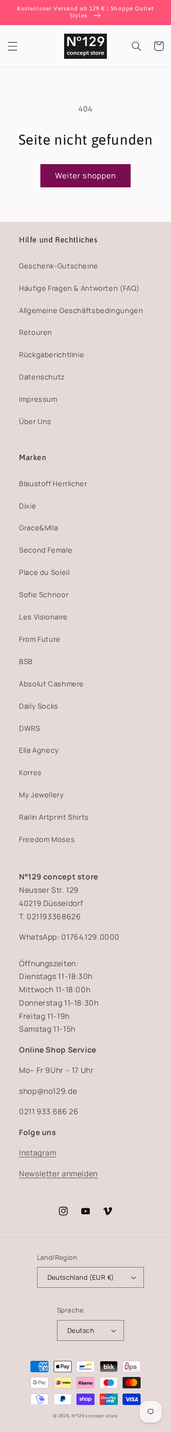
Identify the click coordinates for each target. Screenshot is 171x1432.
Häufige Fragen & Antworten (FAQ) (79, 288)
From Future (40, 639)
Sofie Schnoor (43, 594)
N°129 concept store (95, 1416)
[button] (12, 46)
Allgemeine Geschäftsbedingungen (81, 310)
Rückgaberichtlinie (51, 354)
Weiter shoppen (85, 175)
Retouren (35, 332)
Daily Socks (38, 706)
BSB (26, 661)
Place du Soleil (44, 572)
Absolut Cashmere (51, 683)
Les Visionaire (43, 616)
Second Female (45, 549)
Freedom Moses (47, 839)
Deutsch (80, 1330)
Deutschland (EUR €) (81, 1277)
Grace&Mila (38, 527)
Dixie (27, 505)
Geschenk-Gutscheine (58, 265)
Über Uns (35, 421)
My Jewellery (41, 794)
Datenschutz (42, 376)
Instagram (38, 1152)
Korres (30, 772)
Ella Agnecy (39, 750)
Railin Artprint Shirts (54, 817)
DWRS (29, 728)
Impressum (38, 399)
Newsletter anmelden (58, 1173)
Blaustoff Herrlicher (53, 483)
